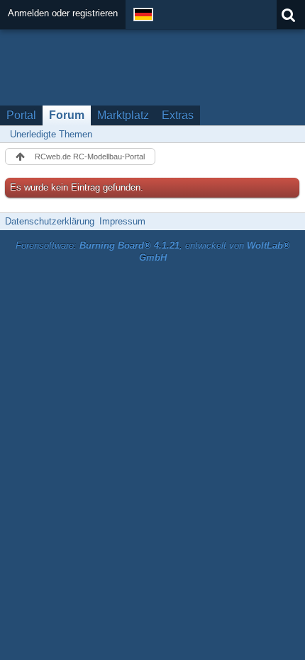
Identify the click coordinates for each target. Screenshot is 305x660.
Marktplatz (123, 115)
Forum (66, 115)
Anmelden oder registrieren (63, 13)
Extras (178, 115)
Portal (21, 115)
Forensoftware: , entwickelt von (153, 251)
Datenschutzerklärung (49, 221)
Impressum (122, 221)
